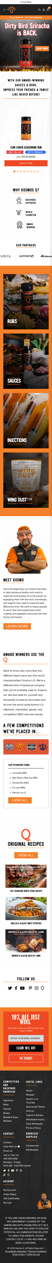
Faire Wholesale (34, 1123)
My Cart (7, 1202)
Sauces (7, 1108)
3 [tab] (21, 171)
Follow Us (26, 979)
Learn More (15, 626)
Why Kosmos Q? (26, 190)
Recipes (30, 1094)
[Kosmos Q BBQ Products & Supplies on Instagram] (36, 988)
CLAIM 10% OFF (26, 1048)
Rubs (5, 1104)
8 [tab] (38, 171)
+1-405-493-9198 (33, 1239)
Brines (6, 1113)
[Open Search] (39, 9)
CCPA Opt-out (33, 1254)
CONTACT (8, 1134)
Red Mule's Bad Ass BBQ (25, 777)
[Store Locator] (42, 988)
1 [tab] (14, 171)
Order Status (9, 1194)
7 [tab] (34, 171)
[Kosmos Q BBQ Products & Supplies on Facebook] (16, 988)
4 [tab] (24, 171)
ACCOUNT (8, 1181)
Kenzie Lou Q (19, 792)
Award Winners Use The (24, 655)
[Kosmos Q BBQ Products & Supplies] (11, 9)
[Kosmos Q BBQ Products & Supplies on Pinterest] (30, 988)
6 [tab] (31, 171)
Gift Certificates (11, 1198)
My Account (9, 1190)
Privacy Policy (33, 1127)
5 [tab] (28, 171)
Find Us (30, 1111)
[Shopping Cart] (48, 9)
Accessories (32, 1145)
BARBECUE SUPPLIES (32, 1135)
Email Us (7, 1150)
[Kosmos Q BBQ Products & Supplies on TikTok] (4, 1174)
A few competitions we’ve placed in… (23, 728)
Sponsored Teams (35, 1106)
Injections (8, 1100)
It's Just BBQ (18, 787)
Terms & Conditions (37, 1251)
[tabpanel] (26, 136)
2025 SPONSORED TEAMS (18, 765)
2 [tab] (18, 171)
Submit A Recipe (34, 1115)
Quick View (26, 163)
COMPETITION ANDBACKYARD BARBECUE (11, 1087)
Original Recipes (26, 844)
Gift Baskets (32, 1149)
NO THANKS (26, 1058)
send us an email (25, 1242)
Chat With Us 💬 (11, 1146)
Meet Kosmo (13, 580)
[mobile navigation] (4, 9)
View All (18, 800)
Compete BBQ (19, 772)
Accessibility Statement (15, 1251)
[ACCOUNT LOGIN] (44, 9)
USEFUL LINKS (34, 1082)
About (29, 1090)
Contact (7, 1142)
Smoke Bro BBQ (20, 782)
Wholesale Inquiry (35, 1119)
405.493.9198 (10, 1158)
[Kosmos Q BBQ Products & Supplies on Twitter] (10, 988)
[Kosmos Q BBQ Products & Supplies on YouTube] (22, 988)
